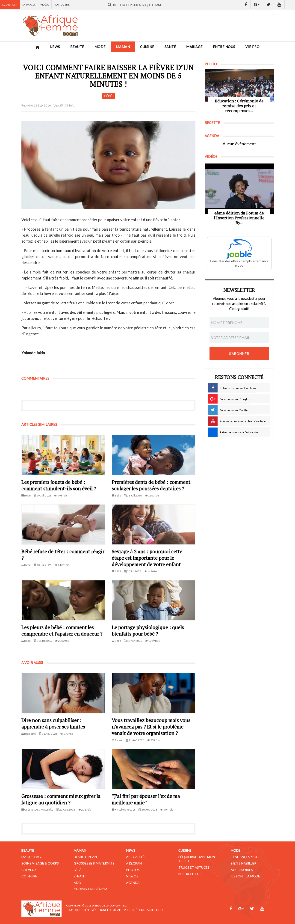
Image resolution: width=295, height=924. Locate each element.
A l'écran (134, 863)
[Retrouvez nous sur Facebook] (246, 4)
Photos (133, 870)
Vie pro (252, 47)
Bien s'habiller (243, 863)
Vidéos (44, 4)
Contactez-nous (151, 910)
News (55, 47)
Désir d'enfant (86, 857)
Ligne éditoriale (110, 910)
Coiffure (29, 876)
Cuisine (147, 47)
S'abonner (239, 353)
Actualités (136, 857)
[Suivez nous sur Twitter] (268, 4)
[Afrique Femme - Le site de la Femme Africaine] (50, 25)
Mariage (194, 47)
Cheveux (28, 870)
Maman (123, 47)
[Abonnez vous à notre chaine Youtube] (279, 4)
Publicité (130, 910)
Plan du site (62, 4)
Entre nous (224, 47)
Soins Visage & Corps (40, 863)
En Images (29, 4)
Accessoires (242, 870)
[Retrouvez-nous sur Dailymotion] (290, 4)
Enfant (80, 876)
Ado (77, 883)
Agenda (133, 883)
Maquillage (32, 857)
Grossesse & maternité (94, 863)
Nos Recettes (190, 874)
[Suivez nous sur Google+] (257, 4)
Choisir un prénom (90, 889)
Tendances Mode (245, 857)
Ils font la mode (245, 876)
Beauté (77, 47)
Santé (170, 47)
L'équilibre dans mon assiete (196, 859)
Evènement (10, 4)
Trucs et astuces (193, 867)
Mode (100, 47)
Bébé (78, 870)
